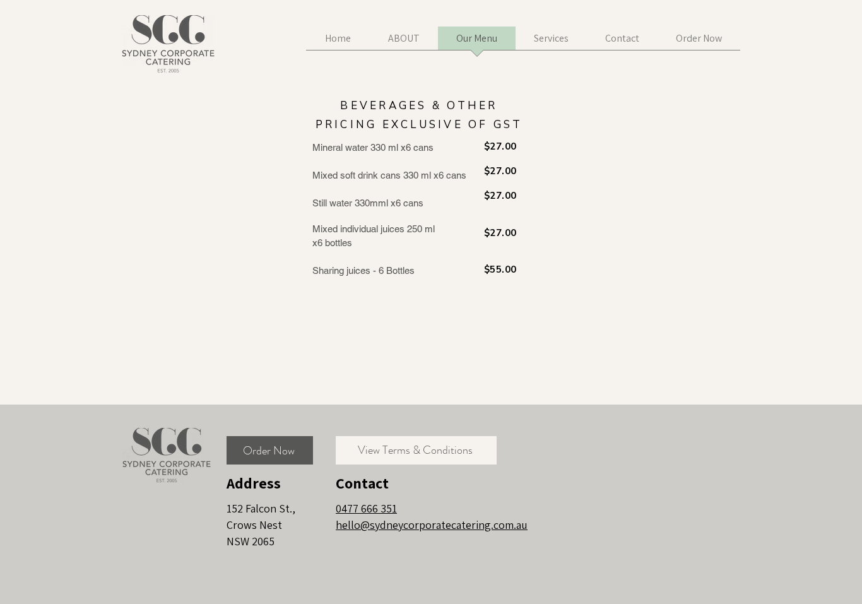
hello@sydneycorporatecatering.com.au (432, 525)
